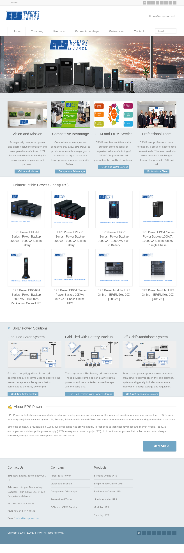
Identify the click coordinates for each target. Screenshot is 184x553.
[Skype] (170, 2)
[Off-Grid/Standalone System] (149, 352)
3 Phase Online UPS (105, 473)
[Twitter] (149, 2)
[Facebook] (153, 2)
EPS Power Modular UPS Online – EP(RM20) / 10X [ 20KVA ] (114, 293)
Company (37, 31)
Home (16, 31)
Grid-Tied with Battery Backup (89, 335)
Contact (139, 31)
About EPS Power (61, 473)
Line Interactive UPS (105, 497)
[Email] (144, 2)
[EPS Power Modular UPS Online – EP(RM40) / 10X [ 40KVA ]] (157, 266)
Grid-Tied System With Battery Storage (90, 392)
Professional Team (156, 132)
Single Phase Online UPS (108, 481)
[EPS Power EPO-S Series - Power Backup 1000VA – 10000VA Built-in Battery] (114, 207)
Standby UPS (101, 513)
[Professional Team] (156, 112)
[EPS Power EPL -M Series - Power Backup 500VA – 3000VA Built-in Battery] (26, 207)
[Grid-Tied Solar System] (34, 352)
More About (161, 443)
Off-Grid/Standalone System (145, 335)
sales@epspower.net (28, 516)
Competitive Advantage (70, 132)
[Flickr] (157, 2)
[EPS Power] (23, 20)
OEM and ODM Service (113, 132)
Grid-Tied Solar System (26, 335)
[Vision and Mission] (27, 112)
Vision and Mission (27, 132)
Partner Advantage (87, 31)
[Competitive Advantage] (70, 112)
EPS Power (37, 531)
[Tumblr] (166, 2)
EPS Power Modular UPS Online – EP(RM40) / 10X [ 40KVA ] (157, 293)
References (116, 31)
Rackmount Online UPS (107, 489)
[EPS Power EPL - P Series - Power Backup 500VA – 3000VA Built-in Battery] (70, 207)
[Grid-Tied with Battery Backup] (92, 352)
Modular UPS (101, 505)
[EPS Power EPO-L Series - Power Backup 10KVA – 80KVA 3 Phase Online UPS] (70, 266)
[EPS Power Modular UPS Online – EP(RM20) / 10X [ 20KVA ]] (114, 266)
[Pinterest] (162, 2)
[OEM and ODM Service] (113, 112)
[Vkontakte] (174, 2)
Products (59, 31)
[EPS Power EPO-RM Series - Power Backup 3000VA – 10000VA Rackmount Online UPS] (26, 266)
